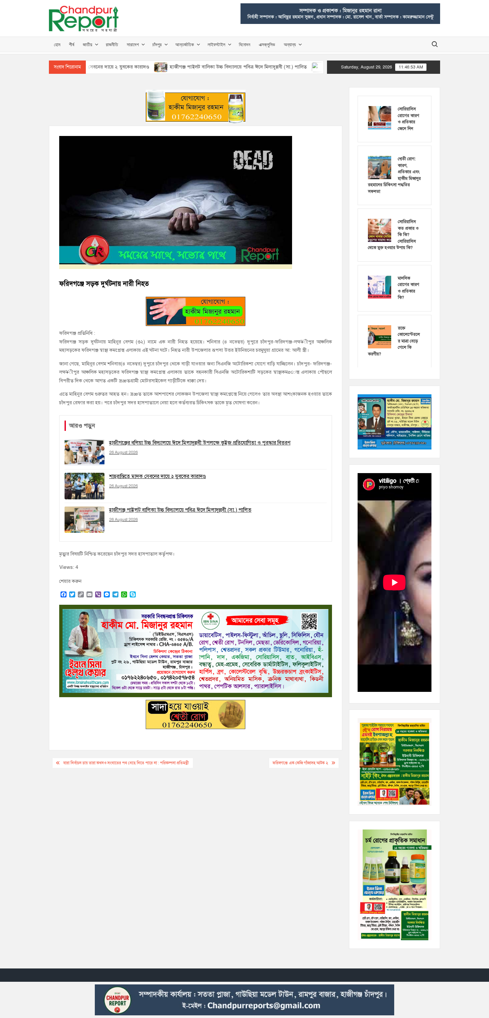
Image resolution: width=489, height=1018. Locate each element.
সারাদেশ (133, 44)
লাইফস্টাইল (216, 44)
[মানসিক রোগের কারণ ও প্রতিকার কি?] (379, 287)
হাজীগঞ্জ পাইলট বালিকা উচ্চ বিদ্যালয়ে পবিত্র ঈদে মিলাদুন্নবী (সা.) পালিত (189, 67)
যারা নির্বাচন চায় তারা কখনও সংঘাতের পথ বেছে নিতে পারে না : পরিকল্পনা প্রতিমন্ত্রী (126, 763)
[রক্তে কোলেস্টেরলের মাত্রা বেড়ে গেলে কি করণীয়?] (379, 336)
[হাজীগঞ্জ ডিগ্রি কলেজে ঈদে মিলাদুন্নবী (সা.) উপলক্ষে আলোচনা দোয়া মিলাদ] (270, 67)
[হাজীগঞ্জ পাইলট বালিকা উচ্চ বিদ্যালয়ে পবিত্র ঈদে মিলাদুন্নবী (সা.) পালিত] (112, 67)
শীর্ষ (71, 44)
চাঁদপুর (157, 44)
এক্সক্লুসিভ (267, 44)
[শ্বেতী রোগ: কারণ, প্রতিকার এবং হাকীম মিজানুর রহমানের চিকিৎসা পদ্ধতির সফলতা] (379, 167)
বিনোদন (244, 44)
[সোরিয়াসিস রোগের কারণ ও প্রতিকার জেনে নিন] (379, 117)
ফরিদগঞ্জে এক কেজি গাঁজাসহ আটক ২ (300, 763)
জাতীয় (87, 44)
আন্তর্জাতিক (184, 44)
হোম (57, 44)
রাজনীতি (112, 44)
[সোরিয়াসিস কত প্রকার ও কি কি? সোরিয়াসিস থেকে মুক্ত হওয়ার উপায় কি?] (379, 230)
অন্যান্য (290, 44)
